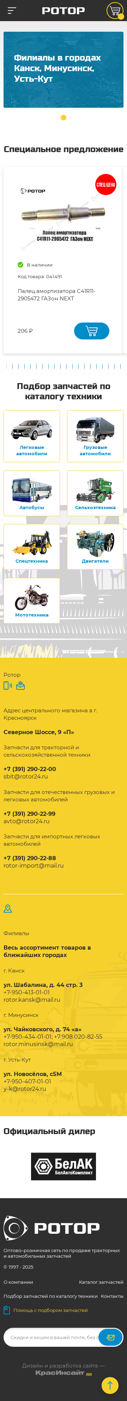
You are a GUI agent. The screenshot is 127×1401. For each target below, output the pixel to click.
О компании (18, 1282)
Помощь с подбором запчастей (50, 1310)
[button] (63, 117)
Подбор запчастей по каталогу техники (51, 1296)
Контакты (112, 1296)
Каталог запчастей (101, 1282)
